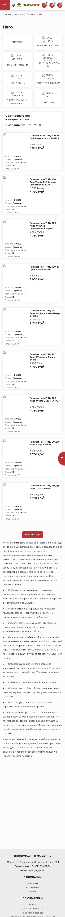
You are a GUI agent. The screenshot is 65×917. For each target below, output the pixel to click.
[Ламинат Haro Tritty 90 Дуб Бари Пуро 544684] (16, 493)
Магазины (32, 883)
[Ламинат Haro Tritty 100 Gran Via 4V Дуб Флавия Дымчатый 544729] (16, 186)
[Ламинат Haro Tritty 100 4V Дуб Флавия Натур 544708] (16, 143)
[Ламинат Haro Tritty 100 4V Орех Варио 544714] (16, 274)
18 (30, 125)
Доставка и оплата (33, 909)
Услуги (32, 905)
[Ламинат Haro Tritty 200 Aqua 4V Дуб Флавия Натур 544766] (16, 318)
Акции (32, 892)
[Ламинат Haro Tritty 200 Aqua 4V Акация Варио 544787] (16, 361)
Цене (26, 120)
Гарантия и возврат (32, 913)
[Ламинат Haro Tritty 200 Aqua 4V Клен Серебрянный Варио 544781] (16, 230)
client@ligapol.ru (36, 871)
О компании (32, 888)
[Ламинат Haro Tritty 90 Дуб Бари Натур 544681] (16, 449)
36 (35, 125)
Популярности (13, 120)
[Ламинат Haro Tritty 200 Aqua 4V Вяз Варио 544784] (16, 405)
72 (40, 125)
